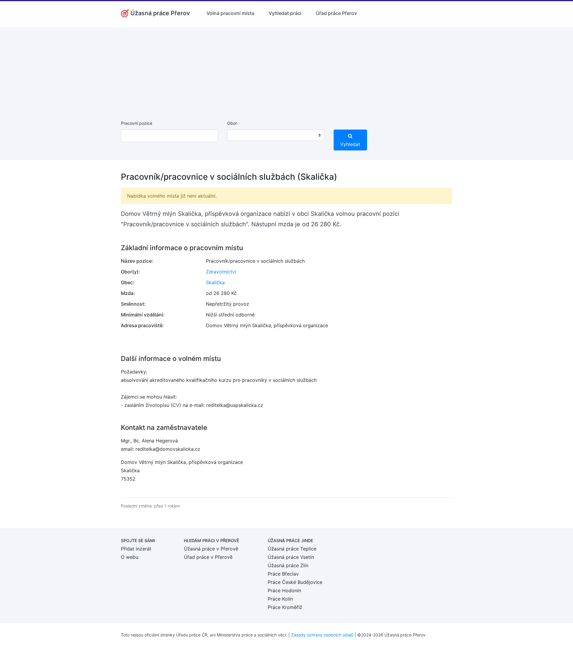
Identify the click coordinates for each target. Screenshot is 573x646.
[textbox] (239, 135)
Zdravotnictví (221, 272)
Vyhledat (350, 144)
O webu (129, 557)
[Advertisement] (286, 69)
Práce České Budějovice (295, 582)
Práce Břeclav (283, 574)
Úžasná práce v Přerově (211, 549)
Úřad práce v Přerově (208, 557)
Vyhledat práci (285, 13)
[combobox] (275, 135)
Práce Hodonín (284, 590)
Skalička (215, 282)
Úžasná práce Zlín (288, 565)
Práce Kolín (280, 599)
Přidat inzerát (136, 549)
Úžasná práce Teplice (292, 549)
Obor (232, 123)
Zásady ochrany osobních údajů (322, 634)
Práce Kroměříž (285, 607)
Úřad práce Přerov (336, 13)
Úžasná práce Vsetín (291, 557)
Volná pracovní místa (230, 13)
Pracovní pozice (136, 123)
